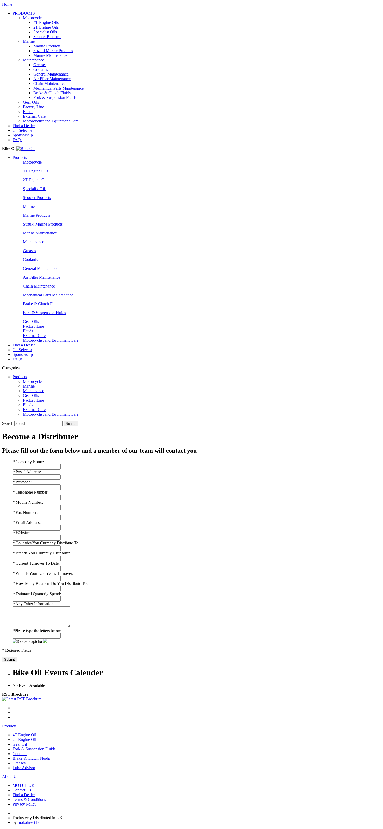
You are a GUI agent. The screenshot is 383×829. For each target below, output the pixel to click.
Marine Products (46, 46)
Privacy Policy (24, 804)
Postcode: (22, 482)
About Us (10, 776)
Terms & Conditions (29, 799)
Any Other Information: (33, 604)
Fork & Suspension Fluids (54, 97)
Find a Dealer (24, 125)
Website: (21, 533)
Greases (39, 65)
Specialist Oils (45, 32)
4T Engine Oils (46, 22)
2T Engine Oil (24, 739)
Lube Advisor (24, 767)
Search (7, 423)
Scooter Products (47, 36)
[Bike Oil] (25, 148)
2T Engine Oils (46, 27)
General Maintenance (51, 74)
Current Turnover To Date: (36, 563)
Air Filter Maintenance (52, 79)
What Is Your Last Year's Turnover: (43, 573)
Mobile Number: (28, 502)
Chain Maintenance (49, 83)
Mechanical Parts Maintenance (58, 88)
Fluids (28, 111)
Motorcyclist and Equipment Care (50, 121)
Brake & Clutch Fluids (52, 93)
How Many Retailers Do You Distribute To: (50, 583)
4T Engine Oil (24, 735)
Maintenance (33, 60)
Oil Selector (22, 130)
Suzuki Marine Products (53, 50)
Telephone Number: (30, 492)
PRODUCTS (24, 13)
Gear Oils (31, 102)
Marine (29, 41)
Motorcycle (32, 18)
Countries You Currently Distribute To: (46, 543)
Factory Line (33, 107)
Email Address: (27, 522)
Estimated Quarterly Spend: (37, 593)
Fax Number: (25, 512)
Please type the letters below (37, 630)
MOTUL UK (24, 785)
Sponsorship (23, 135)
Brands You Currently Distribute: (41, 553)
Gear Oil (20, 744)
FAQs (17, 140)
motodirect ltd (29, 822)
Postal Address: (27, 472)
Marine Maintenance (50, 55)
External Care (34, 116)
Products (20, 157)
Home (7, 4)
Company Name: (28, 461)
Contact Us (22, 790)
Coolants (40, 69)
